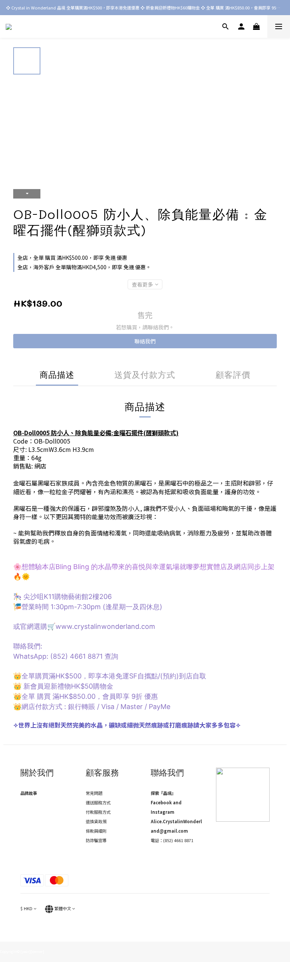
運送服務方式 (98, 802)
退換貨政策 (96, 821)
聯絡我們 (145, 341)
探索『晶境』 (163, 793)
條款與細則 (96, 831)
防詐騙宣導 (96, 840)
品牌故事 (28, 793)
